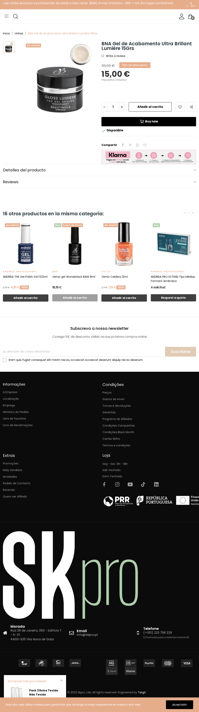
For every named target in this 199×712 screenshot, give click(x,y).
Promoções (10, 463)
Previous (185, 212)
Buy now (151, 121)
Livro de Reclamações (18, 425)
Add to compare (191, 107)
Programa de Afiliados (117, 419)
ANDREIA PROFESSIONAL (20, 271)
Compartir (123, 145)
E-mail (145, 145)
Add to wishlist (180, 107)
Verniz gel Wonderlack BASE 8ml (73, 277)
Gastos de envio (113, 399)
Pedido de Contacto (16, 483)
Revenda (9, 490)
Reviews (10, 182)
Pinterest (130, 145)
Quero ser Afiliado (15, 496)
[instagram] (117, 484)
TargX (142, 692)
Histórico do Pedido (16, 412)
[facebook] (104, 484)
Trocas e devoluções (116, 406)
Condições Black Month (118, 432)
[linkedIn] (156, 484)
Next (192, 212)
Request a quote (173, 298)
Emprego (9, 405)
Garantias (109, 412)
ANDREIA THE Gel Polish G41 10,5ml (25, 277)
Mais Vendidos (12, 470)
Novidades (10, 477)
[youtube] (130, 484)
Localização (11, 399)
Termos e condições (116, 445)
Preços (107, 392)
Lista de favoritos (14, 419)
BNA (55, 271)
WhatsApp (137, 145)
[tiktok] (143, 484)
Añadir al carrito (150, 107)
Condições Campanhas (118, 426)
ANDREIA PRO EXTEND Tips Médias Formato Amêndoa (173, 279)
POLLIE (106, 271)
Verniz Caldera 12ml (114, 277)
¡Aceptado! (179, 705)
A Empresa (10, 392)
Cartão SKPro (111, 439)
